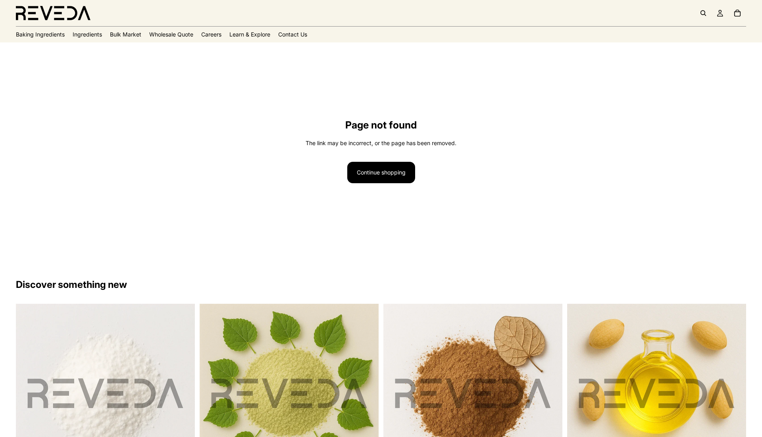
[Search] (703, 13)
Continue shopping (381, 172)
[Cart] (737, 13)
